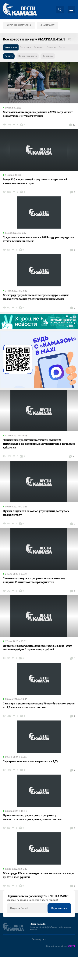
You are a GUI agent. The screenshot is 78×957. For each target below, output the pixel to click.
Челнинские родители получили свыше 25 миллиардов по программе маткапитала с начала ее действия (39, 443)
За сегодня (25, 47)
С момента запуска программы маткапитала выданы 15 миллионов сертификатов (34, 580)
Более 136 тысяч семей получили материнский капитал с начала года (35, 181)
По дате (9, 56)
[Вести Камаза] (20, 9)
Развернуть (38, 939)
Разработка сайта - (60, 946)
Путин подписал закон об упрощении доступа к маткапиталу (36, 513)
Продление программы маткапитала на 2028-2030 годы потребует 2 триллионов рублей (37, 647)
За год (62, 47)
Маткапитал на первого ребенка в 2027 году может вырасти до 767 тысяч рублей (38, 114)
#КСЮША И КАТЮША (19, 25)
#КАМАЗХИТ (48, 25)
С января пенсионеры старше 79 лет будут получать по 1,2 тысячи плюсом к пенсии (39, 705)
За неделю (39, 47)
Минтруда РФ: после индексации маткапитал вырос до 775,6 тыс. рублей (39, 875)
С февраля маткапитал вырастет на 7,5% (30, 761)
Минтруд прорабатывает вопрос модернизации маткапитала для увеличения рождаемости (36, 297)
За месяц (51, 47)
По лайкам (47, 56)
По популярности (27, 56)
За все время (10, 47)
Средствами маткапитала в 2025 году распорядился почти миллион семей (38, 239)
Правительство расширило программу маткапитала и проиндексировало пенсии (32, 817)
